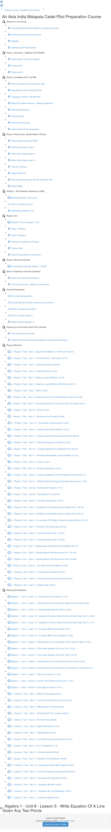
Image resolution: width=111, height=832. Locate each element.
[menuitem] (1, 6)
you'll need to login (66, 820)
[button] (1, 2)
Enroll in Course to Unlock (55, 824)
